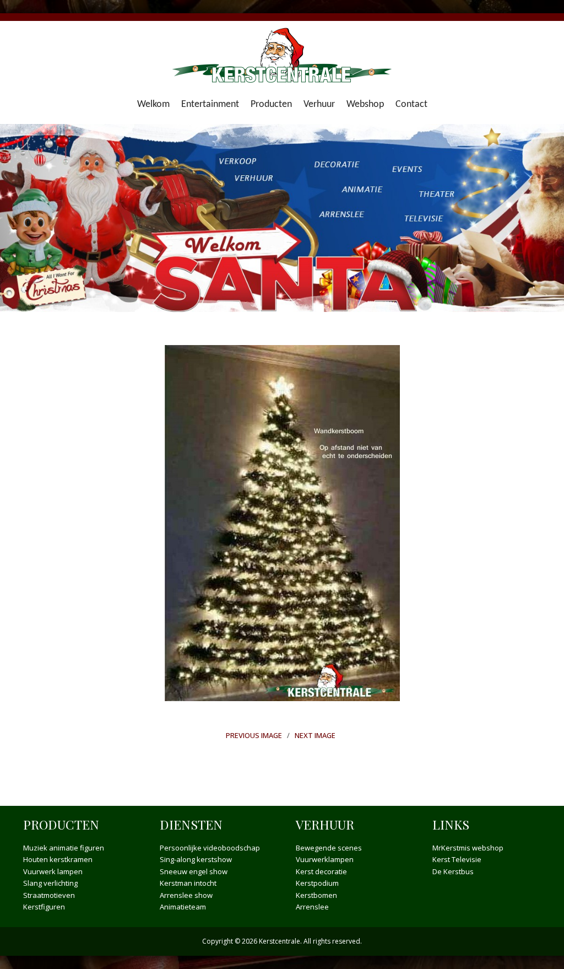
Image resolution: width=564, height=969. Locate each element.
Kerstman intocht (188, 883)
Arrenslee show (186, 895)
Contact (411, 104)
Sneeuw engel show (193, 871)
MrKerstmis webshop (467, 848)
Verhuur (319, 104)
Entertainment (210, 104)
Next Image (315, 735)
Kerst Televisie (456, 859)
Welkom (153, 104)
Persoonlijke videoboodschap (210, 848)
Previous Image (254, 735)
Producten (271, 104)
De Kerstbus (453, 871)
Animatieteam (183, 907)
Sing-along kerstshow (196, 859)
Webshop (365, 104)
